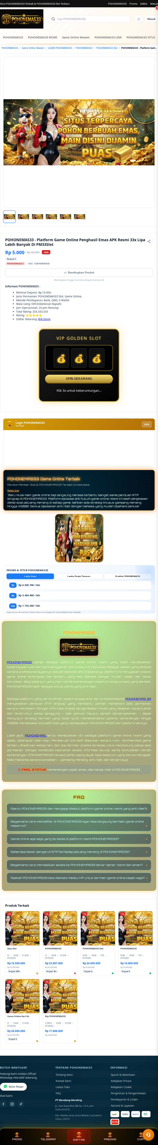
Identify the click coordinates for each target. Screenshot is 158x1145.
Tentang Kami (64, 1075)
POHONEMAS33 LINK (108, 37)
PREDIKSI (110, 1139)
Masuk (154, 3)
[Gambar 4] (51, 217)
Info (146, 424)
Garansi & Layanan (122, 1105)
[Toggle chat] (148, 1135)
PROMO (17, 1139)
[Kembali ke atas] (149, 1125)
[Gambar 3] (37, 217)
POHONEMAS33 (117, 3)
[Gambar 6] (79, 217)
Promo (133, 3)
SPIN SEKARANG (79, 378)
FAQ (58, 1093)
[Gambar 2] (23, 217)
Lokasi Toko (63, 1087)
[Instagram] (12, 1104)
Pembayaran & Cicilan (124, 1099)
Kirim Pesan (16, 1086)
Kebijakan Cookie (121, 1087)
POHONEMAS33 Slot (106, 48)
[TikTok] (21, 1104)
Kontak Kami (63, 1081)
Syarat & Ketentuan (123, 1075)
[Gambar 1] (9, 217)
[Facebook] (3, 1104)
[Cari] (53, 19)
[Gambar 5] (65, 217)
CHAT (141, 1139)
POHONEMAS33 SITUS (141, 37)
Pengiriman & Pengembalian (128, 1093)
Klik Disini (44, 319)
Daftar (143, 3)
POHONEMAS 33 (138, 698)
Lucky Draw (30, 576)
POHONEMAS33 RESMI (42, 37)
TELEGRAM (48, 1139)
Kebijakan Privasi (121, 1081)
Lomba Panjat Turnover (78, 576)
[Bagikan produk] (149, 241)
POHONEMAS (36, 735)
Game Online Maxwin (76, 37)
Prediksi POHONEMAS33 (127, 576)
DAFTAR (79, 1139)
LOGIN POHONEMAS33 (60, 48)
